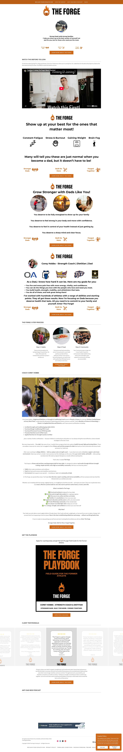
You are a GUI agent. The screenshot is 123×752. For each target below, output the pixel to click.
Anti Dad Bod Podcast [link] (75, 2)
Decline (102, 747)
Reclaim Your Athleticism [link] (44, 2)
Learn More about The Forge (61, 52)
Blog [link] (86, 2)
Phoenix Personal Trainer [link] (82, 747)
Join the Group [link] (60, 2)
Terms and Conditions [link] (64, 747)
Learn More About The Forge (61, 175)
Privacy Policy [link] (51, 747)
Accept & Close (114, 747)
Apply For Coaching (61, 615)
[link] (61, 10)
